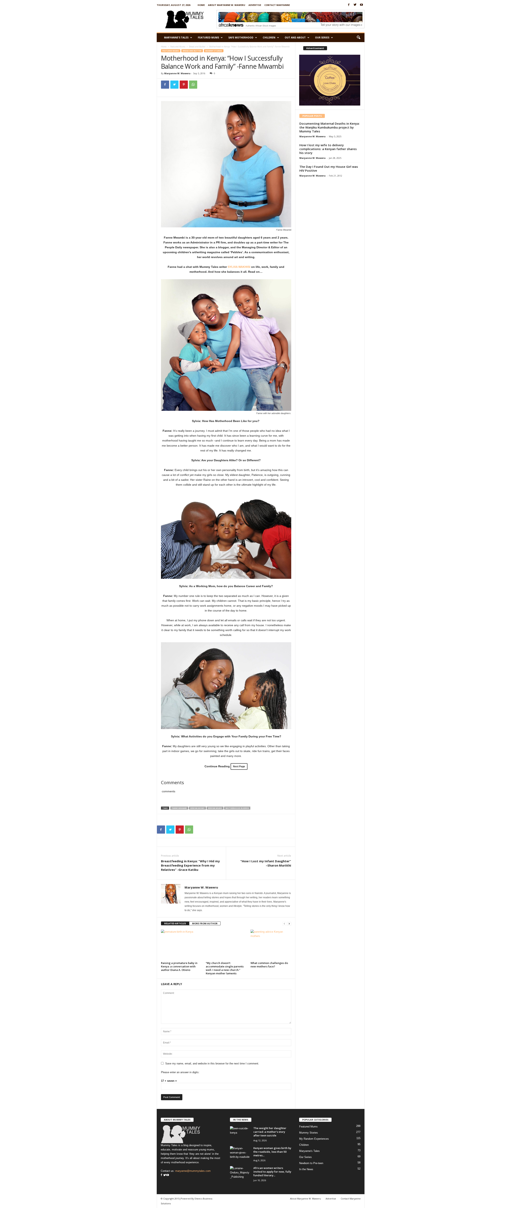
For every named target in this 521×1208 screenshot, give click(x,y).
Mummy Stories (213, 50)
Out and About (295, 37)
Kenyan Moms (197, 808)
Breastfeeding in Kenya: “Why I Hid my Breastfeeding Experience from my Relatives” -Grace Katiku (190, 865)
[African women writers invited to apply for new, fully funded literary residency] (240, 1173)
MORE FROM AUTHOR (205, 923)
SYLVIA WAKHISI (239, 266)
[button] (358, 37)
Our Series (322, 37)
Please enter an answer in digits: (180, 1072)
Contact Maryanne (277, 5)
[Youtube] (361, 5)
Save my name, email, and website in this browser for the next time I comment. (212, 1063)
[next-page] (289, 923)
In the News (306, 1169)
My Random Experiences (314, 1138)
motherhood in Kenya (237, 808)
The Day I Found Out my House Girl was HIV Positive (328, 168)
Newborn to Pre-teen (311, 1163)
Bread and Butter (197, 46)
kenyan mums (215, 808)
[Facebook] (348, 5)
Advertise (254, 5)
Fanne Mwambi (179, 808)
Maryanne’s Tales (176, 37)
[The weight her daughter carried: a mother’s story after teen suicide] (240, 1133)
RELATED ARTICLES (175, 923)
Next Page (239, 766)
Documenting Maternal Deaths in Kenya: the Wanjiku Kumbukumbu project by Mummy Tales (329, 127)
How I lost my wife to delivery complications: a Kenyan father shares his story (328, 149)
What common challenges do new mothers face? (269, 964)
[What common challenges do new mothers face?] (271, 945)
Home (201, 5)
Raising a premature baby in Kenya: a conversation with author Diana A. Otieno (179, 966)
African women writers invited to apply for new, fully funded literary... (272, 1171)
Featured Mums (208, 37)
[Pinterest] (184, 85)
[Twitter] (355, 5)
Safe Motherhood (240, 37)
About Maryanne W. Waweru (226, 5)
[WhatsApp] (193, 85)
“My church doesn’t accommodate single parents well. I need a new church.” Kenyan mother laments (225, 968)
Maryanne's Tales (309, 1150)
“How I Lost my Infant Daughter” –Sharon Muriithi (265, 863)
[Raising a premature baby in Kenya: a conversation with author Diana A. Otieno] (181, 945)
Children (269, 37)
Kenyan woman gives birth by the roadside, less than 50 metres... (272, 1151)
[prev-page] (284, 923)
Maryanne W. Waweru (177, 73)
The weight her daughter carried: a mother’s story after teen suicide (269, 1131)
